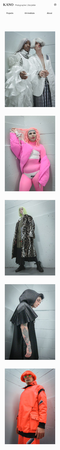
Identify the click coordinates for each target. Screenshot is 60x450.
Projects (9, 13)
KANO (8, 5)
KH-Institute (30, 13)
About (49, 13)
